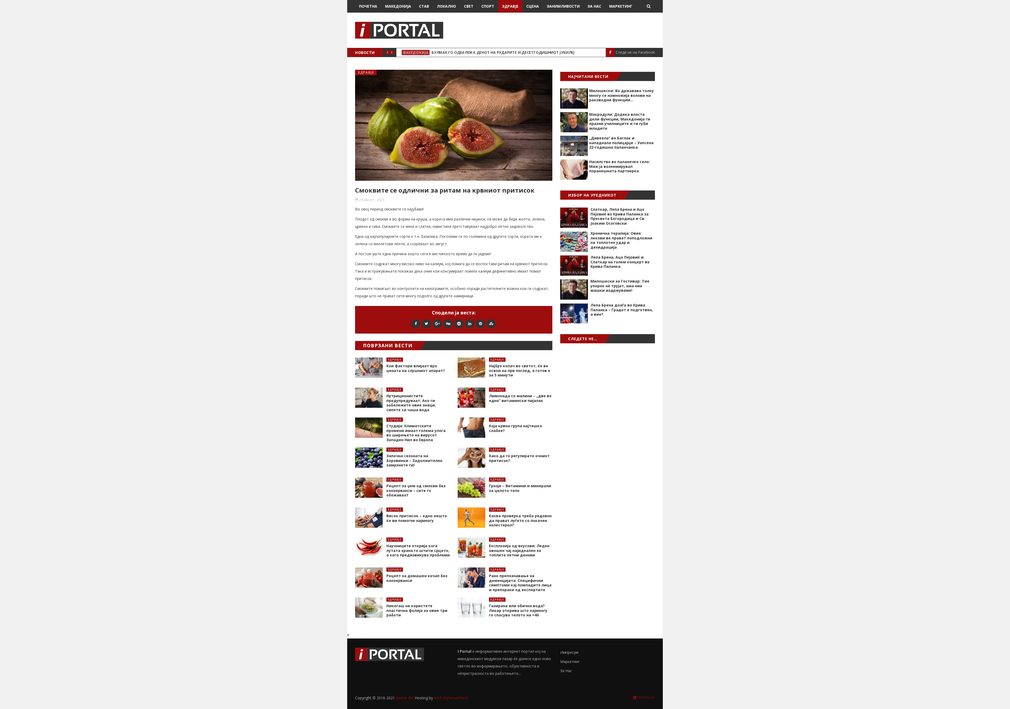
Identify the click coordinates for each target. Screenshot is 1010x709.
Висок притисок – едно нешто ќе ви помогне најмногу (416, 518)
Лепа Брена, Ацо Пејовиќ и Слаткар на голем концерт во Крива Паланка (620, 262)
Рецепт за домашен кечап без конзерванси (416, 578)
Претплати (645, 698)
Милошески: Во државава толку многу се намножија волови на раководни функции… (621, 95)
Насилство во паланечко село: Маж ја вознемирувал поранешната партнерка (619, 166)
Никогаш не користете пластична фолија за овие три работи (416, 610)
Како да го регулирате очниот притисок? (519, 458)
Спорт (487, 6)
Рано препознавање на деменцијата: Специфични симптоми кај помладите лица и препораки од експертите (520, 582)
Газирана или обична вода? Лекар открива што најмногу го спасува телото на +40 (518, 610)
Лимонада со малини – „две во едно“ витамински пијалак (520, 398)
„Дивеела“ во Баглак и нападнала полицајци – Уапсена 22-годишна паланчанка (621, 142)
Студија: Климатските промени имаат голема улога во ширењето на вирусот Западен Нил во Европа (416, 432)
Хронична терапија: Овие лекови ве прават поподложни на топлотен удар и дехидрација (621, 240)
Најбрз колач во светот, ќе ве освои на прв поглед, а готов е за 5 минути (519, 370)
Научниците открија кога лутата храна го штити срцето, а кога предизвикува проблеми (418, 550)
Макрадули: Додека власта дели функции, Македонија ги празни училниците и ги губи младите (619, 121)
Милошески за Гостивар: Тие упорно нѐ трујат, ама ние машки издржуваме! (619, 286)
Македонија (398, 6)
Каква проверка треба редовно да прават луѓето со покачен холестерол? (520, 520)
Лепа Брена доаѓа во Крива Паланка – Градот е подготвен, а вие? (621, 310)
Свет (468, 6)
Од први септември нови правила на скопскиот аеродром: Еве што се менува (513, 52)
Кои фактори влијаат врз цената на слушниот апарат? (415, 368)
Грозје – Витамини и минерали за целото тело (520, 488)
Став (424, 6)
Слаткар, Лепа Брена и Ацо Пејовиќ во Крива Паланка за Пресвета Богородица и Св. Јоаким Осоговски (619, 216)
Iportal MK (405, 697)
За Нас (594, 6)
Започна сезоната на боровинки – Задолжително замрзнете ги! (414, 460)
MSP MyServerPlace (451, 697)
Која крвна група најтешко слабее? (515, 428)
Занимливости (563, 6)
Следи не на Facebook (635, 52)
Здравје (510, 6)
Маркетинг (620, 6)
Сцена (532, 6)
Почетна (368, 6)
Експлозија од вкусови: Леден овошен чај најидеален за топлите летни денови (519, 550)
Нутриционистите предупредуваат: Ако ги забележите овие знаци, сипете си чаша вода (411, 402)
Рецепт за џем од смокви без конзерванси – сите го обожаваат (416, 490)
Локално (446, 6)
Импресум (569, 652)
